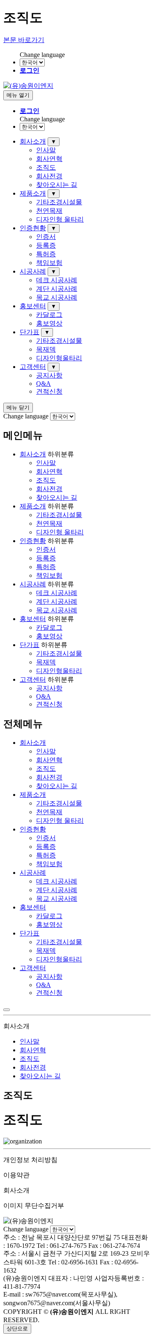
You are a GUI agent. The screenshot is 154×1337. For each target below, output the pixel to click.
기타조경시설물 (59, 202)
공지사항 (49, 375)
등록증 (46, 245)
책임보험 (49, 262)
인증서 (46, 236)
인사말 (46, 150)
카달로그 (49, 314)
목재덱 (46, 349)
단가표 (29, 331)
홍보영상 (49, 323)
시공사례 (33, 271)
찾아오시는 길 (56, 184)
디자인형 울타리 (60, 219)
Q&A (43, 383)
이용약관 (16, 1175)
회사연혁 (49, 158)
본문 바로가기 (23, 39)
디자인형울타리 (59, 357)
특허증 (46, 253)
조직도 (46, 167)
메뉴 (18, 95)
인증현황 (33, 227)
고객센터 (33, 366)
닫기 (18, 407)
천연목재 (49, 210)
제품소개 (33, 193)
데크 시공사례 (56, 279)
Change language (42, 54)
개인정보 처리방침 (30, 1159)
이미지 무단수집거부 (33, 1205)
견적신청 (49, 391)
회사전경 (49, 176)
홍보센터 (33, 305)
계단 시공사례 (56, 288)
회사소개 (33, 141)
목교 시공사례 (56, 297)
